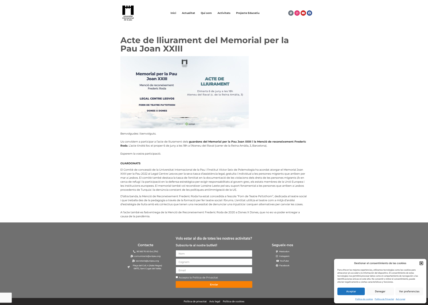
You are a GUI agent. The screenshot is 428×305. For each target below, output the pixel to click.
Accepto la (198, 277)
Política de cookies (364, 299)
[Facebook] (309, 13)
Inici (173, 13)
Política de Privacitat (384, 299)
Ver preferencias (409, 291)
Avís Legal (400, 299)
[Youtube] (303, 13)
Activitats (224, 13)
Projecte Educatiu (247, 13)
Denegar (380, 291)
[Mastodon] (291, 13)
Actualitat (188, 13)
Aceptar (351, 291)
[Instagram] (297, 13)
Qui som (206, 13)
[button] (421, 263)
